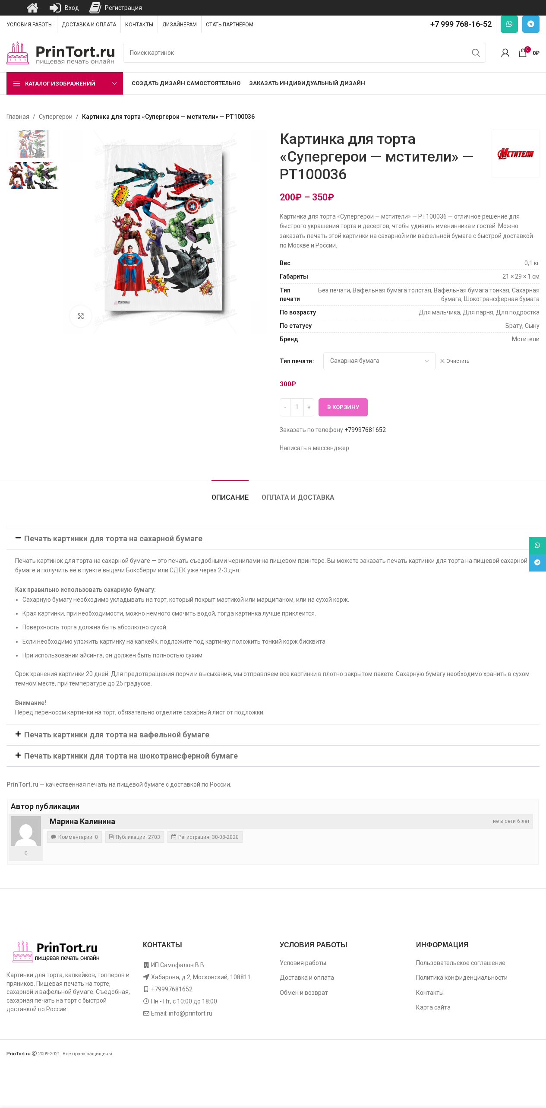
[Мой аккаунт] (505, 52)
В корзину (343, 407)
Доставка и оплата (307, 977)
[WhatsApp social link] (509, 24)
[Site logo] (60, 52)
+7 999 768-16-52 (461, 24)
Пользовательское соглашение (460, 962)
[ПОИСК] (476, 53)
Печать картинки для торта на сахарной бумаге (113, 538)
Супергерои (56, 116)
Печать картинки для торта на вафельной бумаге (116, 734)
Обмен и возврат (304, 992)
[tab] (230, 493)
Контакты (430, 992)
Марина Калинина (82, 821)
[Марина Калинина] (26, 831)
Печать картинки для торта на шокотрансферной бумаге (131, 755)
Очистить (457, 361)
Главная (17, 116)
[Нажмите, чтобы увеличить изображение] (81, 316)
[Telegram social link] (531, 24)
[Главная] (32, 8)
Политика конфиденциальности (462, 977)
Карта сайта (433, 1007)
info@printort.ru (190, 1013)
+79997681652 (365, 429)
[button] (273, 538)
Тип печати (296, 361)
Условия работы (303, 962)
